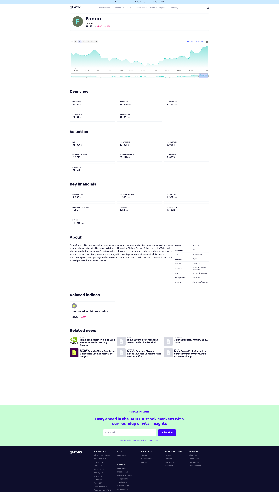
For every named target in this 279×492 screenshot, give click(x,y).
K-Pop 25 (98, 480)
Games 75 (98, 466)
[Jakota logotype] (75, 9)
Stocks (118, 8)
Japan (144, 462)
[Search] (208, 8)
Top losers (122, 482)
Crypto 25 (98, 462)
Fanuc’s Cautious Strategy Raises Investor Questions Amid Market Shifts (144, 354)
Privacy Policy (153, 440)
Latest (168, 455)
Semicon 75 (99, 469)
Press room (194, 459)
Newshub (169, 466)
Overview (121, 469)
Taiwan (144, 455)
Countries (140, 8)
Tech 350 (98, 483)
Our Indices (104, 8)
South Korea (146, 459)
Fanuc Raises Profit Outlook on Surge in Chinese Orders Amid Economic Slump (190, 354)
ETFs (129, 8)
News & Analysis (157, 8)
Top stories (170, 462)
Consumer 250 (100, 487)
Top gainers (122, 479)
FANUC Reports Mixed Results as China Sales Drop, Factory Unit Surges (97, 354)
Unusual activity (124, 476)
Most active (122, 472)
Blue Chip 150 (100, 459)
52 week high (123, 486)
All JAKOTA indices (102, 455)
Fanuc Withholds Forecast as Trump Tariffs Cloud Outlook (142, 341)
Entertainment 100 (102, 490)
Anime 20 (98, 476)
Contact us (194, 462)
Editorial (169, 459)
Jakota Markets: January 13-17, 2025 (191, 341)
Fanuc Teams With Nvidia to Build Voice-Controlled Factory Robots (97, 342)
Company (174, 8)
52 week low (122, 489)
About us (193, 455)
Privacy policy (195, 466)
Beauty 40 (98, 473)
